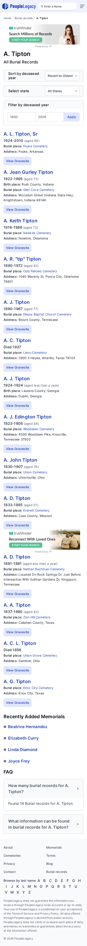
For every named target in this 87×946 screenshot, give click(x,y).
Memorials (54, 847)
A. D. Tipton (17, 498)
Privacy (9, 863)
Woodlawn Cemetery (38, 429)
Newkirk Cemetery (37, 233)
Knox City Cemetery (38, 688)
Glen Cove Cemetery (38, 190)
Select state (18, 91)
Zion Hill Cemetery (37, 617)
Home (7, 18)
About (8, 847)
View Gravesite (17, 161)
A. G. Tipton (17, 681)
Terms (51, 855)
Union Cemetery (35, 472)
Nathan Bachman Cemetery (44, 569)
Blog (49, 863)
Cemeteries (12, 855)
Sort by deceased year (23, 76)
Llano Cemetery (35, 352)
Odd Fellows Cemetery (40, 271)
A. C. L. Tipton (20, 643)
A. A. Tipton (17, 605)
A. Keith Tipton (20, 221)
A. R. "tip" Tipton (22, 259)
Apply (71, 117)
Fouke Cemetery (35, 146)
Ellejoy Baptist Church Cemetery (47, 314)
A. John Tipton (20, 460)
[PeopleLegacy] (19, 6)
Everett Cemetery (36, 510)
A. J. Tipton (17, 302)
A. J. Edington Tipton (28, 417)
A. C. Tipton (17, 340)
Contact (10, 872)
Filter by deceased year (28, 105)
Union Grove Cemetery (40, 655)
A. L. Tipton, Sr (20, 134)
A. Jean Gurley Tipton (28, 172)
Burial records (24, 18)
